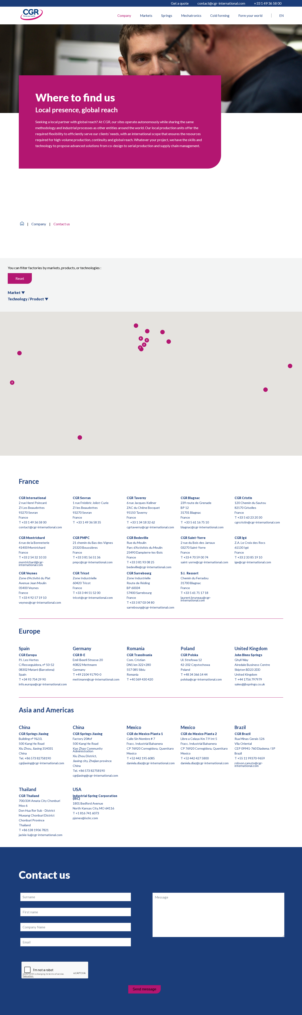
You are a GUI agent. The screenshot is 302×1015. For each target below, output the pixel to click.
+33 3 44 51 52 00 (88, 593)
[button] (147, 331)
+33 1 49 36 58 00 (267, 3)
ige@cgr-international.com (253, 562)
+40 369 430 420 (141, 679)
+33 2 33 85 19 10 (249, 557)
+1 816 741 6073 (87, 813)
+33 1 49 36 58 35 (88, 522)
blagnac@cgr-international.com (202, 527)
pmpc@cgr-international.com (93, 562)
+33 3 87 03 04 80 (142, 602)
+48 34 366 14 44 (195, 674)
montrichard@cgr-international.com (31, 563)
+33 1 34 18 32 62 (142, 522)
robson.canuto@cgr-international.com (249, 764)
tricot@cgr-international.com (93, 597)
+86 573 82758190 (38, 758)
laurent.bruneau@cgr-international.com (196, 599)
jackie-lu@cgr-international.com (40, 835)
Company (38, 224)
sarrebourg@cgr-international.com (150, 607)
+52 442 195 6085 (142, 758)
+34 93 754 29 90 (34, 679)
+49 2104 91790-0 (88, 674)
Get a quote (180, 3)
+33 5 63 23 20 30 (249, 517)
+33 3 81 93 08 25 (142, 562)
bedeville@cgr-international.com (149, 567)
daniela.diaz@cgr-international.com (151, 763)
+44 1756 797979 (249, 679)
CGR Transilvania (139, 655)
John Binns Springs (248, 655)
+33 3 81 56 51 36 (88, 557)
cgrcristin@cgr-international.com (257, 522)
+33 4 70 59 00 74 (195, 557)
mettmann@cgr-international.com (96, 679)
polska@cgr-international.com (201, 679)
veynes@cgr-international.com (40, 602)
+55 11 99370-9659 (251, 758)
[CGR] (32, 19)
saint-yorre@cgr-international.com (204, 562)
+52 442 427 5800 (196, 758)
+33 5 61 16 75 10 (196, 522)
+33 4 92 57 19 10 (34, 597)
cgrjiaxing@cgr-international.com (41, 763)
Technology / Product (28, 299)
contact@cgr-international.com (221, 3)
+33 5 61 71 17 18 (195, 593)
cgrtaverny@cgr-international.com (150, 527)
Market (16, 292)
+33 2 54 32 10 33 (34, 557)
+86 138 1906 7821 (35, 830)
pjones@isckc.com (85, 818)
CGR (81, 538)
